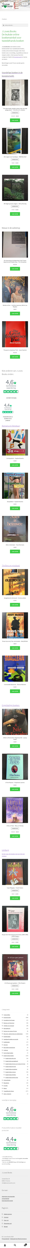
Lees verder (15, 120)
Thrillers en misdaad (9, 1025)
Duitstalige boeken (8, 1053)
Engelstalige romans (10, 1072)
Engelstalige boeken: (11, 705)
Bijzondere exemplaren (9, 1047)
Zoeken (15, 1245)
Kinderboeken (7, 1036)
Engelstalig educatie (10, 1058)
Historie (6, 1045)
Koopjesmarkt (7, 1017)
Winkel (6, 1226)
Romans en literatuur (11, 426)
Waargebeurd (7, 1028)
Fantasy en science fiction (10, 1031)
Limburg (5, 850)
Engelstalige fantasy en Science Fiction (15, 1064)
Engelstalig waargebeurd (11, 1061)
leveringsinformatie (7, 1200)
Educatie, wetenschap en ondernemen (13, 1034)
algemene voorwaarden (8, 1196)
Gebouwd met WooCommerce (18, 1239)
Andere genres (8, 1214)
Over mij (6, 1220)
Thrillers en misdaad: (11, 565)
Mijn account (5, 1245)
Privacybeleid (5, 1239)
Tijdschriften (7, 1015)
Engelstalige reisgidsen (11, 1069)
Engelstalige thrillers (10, 1074)
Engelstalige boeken (9, 1055)
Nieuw (5, 1088)
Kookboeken (7, 1042)
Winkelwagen (23, 1244)
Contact (6, 1217)
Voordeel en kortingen (9, 1020)
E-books (6, 1085)
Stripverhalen (7, 1080)
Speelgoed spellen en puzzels (11, 1039)
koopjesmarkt (18, 57)
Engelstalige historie (10, 1066)
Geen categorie (7, 1094)
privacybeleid (5, 1198)
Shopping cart (8, 1223)
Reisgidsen (6, 1083)
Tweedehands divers (9, 1091)
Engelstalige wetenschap (11, 1077)
